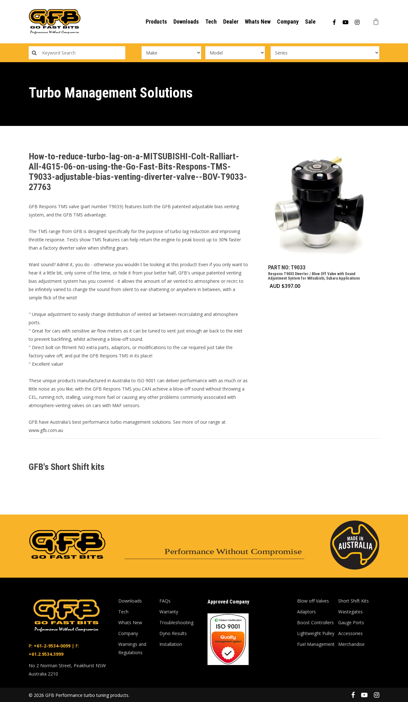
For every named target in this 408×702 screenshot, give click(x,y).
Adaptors (306, 612)
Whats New (130, 622)
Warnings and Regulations (132, 648)
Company (128, 633)
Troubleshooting (176, 622)
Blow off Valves (313, 601)
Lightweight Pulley (315, 633)
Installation (170, 644)
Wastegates (350, 612)
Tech (123, 612)
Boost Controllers (315, 622)
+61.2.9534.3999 (46, 654)
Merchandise (351, 644)
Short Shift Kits (353, 601)
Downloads (130, 601)
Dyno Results (173, 633)
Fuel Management (316, 644)
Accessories (350, 633)
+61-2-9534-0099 (51, 646)
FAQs (165, 601)
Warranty (168, 612)
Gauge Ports (351, 622)
